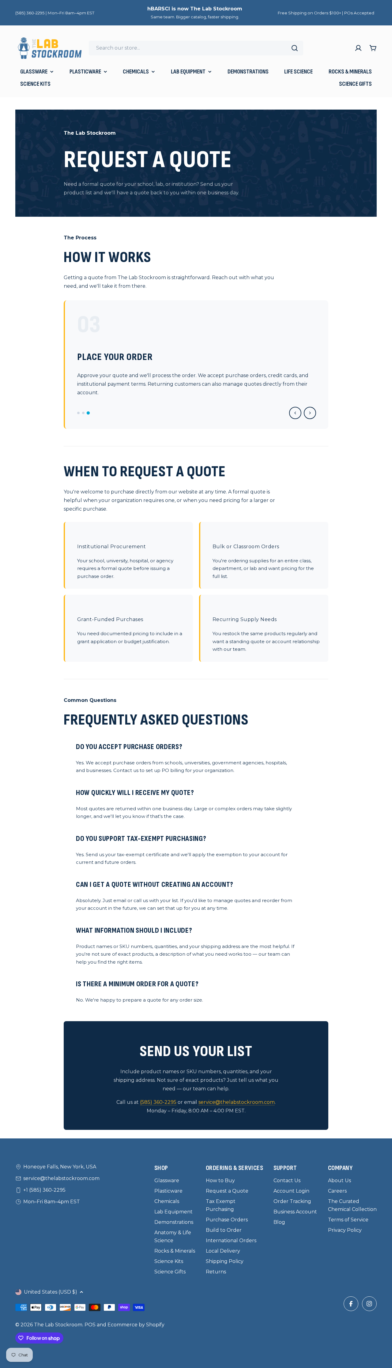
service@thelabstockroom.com (236, 1102)
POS (90, 1325)
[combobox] (196, 48)
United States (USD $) (50, 1292)
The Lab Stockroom (58, 1325)
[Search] (294, 48)
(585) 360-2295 (158, 1102)
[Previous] (295, 413)
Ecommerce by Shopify (135, 1325)
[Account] (358, 48)
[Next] (310, 413)
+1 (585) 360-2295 (44, 1190)
